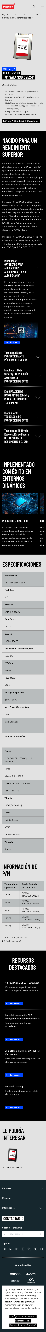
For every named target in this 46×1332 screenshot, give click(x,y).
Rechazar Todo (22, 1321)
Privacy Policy (34, 1308)
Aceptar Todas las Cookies (22, 1325)
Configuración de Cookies (22, 1317)
